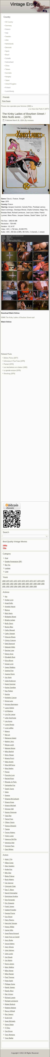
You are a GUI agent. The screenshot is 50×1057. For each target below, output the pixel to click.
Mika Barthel (9, 752)
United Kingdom (10, 84)
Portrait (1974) (9, 364)
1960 (4, 581)
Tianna (7, 829)
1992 (7, 586)
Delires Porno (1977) (11, 358)
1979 (42, 581)
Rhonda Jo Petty (11, 782)
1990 (42, 584)
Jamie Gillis (9, 930)
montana (30, 120)
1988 (35, 584)
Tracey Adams (10, 832)
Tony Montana (10, 1035)
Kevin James (9, 964)
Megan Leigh (9, 745)
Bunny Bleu (9, 627)
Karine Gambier (10, 687)
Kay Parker (9, 691)
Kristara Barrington (11, 704)
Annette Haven (10, 607)
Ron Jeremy (9, 1014)
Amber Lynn (9, 600)
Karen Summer (10, 684)
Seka (6, 792)
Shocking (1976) (9, 373)
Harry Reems (9, 920)
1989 (39, 584)
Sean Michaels (10, 1021)
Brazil (7, 55)
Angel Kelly (9, 603)
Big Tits (7, 565)
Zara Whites (9, 849)
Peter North (9, 981)
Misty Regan (9, 755)
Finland (7, 87)
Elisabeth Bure (10, 657)
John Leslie (9, 954)
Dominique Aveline (11, 896)
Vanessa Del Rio (11, 839)
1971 (11, 581)
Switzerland (9, 62)
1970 (7, 581)
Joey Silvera (9, 947)
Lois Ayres (8, 721)
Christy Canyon (10, 640)
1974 (23, 581)
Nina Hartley (9, 768)
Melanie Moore (10, 748)
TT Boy (7, 1028)
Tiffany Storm (9, 822)
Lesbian (7, 568)
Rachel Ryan (9, 778)
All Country (9, 22)
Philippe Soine (10, 984)
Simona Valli (9, 809)
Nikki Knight (9, 762)
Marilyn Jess (9, 741)
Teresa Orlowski (10, 826)
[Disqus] (25, 407)
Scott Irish (8, 1018)
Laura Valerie (9, 708)
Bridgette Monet (10, 617)
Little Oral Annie (10, 718)
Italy (6, 33)
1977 (35, 581)
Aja (6, 596)
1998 (31, 586)
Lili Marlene (9, 711)
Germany (8, 25)
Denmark (8, 47)
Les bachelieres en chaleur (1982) (15, 367)
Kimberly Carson (11, 698)
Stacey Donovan (11, 812)
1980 (4, 584)
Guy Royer (8, 917)
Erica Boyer (9, 660)
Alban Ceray (9, 863)
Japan (7, 80)
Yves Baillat (9, 1038)
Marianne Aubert (10, 738)
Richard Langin (10, 998)
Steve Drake (9, 1025)
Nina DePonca (10, 765)
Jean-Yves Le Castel (12, 937)
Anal (6, 558)
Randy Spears (10, 987)
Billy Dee (8, 873)
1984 (19, 584)
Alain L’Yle (8, 859)
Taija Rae (8, 816)
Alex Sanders (9, 866)
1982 (11, 584)
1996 (23, 586)
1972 (15, 581)
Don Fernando (10, 900)
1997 (27, 586)
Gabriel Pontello (10, 910)
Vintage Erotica (25, 4)
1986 (27, 584)
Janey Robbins (10, 667)
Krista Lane (9, 701)
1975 (27, 581)
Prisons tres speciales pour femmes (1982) (16, 106)
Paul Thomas (9, 977)
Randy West (9, 991)
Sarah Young (9, 789)
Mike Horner (9, 971)
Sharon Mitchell (10, 805)
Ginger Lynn (9, 664)
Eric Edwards (9, 903)
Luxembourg (9, 91)
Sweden (8, 36)
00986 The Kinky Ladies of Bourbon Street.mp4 (17, 317)
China (7, 66)
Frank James (9, 906)
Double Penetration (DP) (13, 561)
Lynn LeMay (9, 728)
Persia (7, 772)
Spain (7, 51)
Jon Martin (8, 960)
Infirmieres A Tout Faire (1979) (14, 361)
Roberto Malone (10, 1008)
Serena (7, 795)
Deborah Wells (10, 647)
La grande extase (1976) (12, 370)
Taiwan (7, 69)
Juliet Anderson (10, 681)
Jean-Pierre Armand (12, 933)
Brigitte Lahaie (10, 620)
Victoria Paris (9, 846)
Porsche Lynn (10, 775)
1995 (19, 586)
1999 (35, 586)
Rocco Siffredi (10, 1011)
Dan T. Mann (9, 890)
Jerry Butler (9, 940)
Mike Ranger (9, 974)
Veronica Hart (9, 843)
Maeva (7, 731)
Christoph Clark (10, 886)
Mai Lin (7, 735)
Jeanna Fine (9, 671)
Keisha (7, 694)
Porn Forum (6, 101)
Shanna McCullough (12, 799)
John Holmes (9, 950)
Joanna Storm (10, 674)
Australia (8, 73)
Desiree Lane (9, 650)
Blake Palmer (9, 876)
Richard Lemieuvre (11, 1001)
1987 (31, 584)
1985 (23, 584)
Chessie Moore (10, 637)
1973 (19, 581)
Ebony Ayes (9, 654)
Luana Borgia (9, 725)
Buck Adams (9, 879)
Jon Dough (8, 957)
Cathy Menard (10, 630)
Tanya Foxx (9, 819)
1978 (39, 581)
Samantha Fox (10, 785)
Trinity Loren (9, 836)
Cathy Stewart (10, 634)
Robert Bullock (10, 1004)
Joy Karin (8, 677)
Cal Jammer (9, 883)
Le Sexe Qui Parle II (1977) (39, 109)
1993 (11, 586)
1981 (7, 584)
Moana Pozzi (9, 758)
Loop (6, 572)
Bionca (7, 610)
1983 (15, 584)
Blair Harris (9, 613)
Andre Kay (8, 869)
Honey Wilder (9, 927)
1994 (15, 586)
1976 (31, 581)
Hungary (8, 77)
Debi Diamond (10, 644)
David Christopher (11, 893)
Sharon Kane (9, 802)
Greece (7, 29)
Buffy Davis (9, 623)
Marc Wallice (9, 967)
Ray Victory (9, 994)
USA (6, 40)
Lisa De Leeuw (10, 714)
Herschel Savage (11, 923)
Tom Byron (8, 1031)
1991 (4, 586)
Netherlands (9, 44)
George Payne (10, 913)
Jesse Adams (9, 944)
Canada (8, 58)
